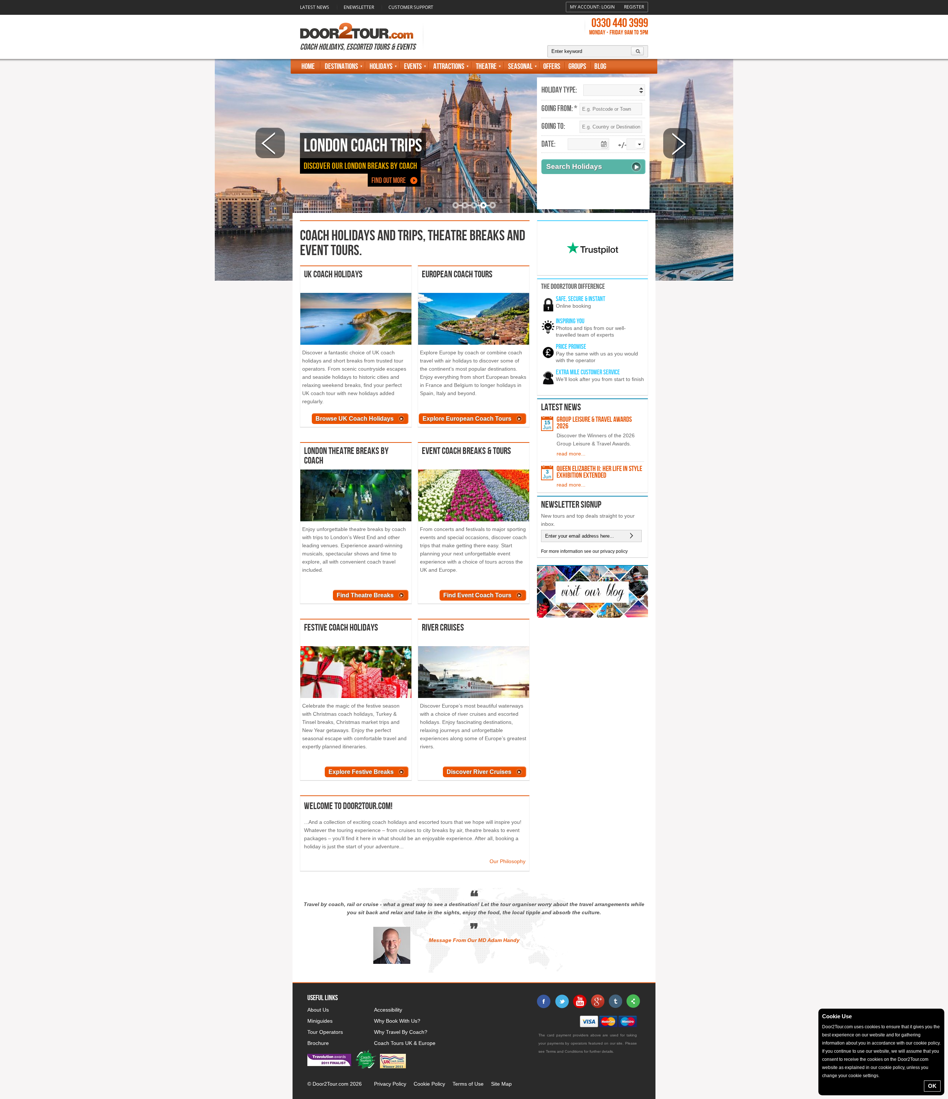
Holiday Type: (559, 90)
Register (634, 7)
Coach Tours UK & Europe (404, 1043)
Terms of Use (468, 1084)
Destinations (341, 66)
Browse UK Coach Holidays (355, 418)
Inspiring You (570, 321)
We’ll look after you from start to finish (600, 379)
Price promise (571, 347)
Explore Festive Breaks (361, 772)
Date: (548, 144)
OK (932, 1086)
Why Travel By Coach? (400, 1032)
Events (413, 66)
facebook (544, 1001)
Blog (600, 66)
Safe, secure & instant (580, 299)
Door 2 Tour (356, 30)
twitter (562, 1001)
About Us (318, 1010)
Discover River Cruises (479, 772)
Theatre (486, 66)
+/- (622, 146)
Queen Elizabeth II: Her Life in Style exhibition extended (599, 472)
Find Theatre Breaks (365, 595)
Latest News (314, 7)
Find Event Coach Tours (477, 595)
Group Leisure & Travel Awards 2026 (594, 423)
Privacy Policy (390, 1084)
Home (308, 66)
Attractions (448, 66)
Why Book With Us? (397, 1021)
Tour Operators (325, 1032)
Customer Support (410, 7)
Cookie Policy (429, 1084)
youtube (580, 1001)
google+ (597, 1001)
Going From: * (559, 109)
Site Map (501, 1084)
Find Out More (388, 180)
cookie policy (926, 1043)
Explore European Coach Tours (467, 418)
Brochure (318, 1043)
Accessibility (388, 1010)
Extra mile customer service (588, 372)
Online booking (573, 306)
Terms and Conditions (564, 1051)
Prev (270, 143)
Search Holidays (574, 166)
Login (608, 7)
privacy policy (614, 551)
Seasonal (520, 66)
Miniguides (320, 1021)
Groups (577, 66)
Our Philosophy (507, 861)
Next (677, 143)
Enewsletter (359, 7)
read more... (571, 454)
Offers (551, 66)
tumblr (615, 1001)
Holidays (381, 66)
